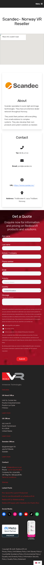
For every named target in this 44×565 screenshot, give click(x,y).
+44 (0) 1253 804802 (14, 470)
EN (39, 563)
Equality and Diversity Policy (12, 557)
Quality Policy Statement (17, 559)
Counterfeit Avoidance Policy (12, 554)
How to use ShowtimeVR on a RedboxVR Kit (18, 496)
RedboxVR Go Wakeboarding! (13, 499)
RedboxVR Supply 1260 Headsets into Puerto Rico (20, 503)
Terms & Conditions (9, 477)
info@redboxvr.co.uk (14, 467)
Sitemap (5, 482)
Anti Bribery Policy (19, 551)
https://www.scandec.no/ (24, 185)
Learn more (6, 413)
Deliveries (5, 390)
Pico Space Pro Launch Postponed (15, 493)
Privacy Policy (7, 551)
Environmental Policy (32, 554)
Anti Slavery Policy (34, 551)
